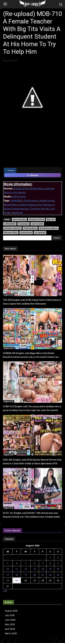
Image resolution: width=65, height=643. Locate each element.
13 (34, 568)
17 (7, 574)
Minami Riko (36, 188)
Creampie (35, 208)
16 (58, 568)
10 (7, 568)
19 (25, 574)
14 (42, 568)
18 (16, 574)
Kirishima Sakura (27, 204)
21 (42, 574)
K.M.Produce (19, 196)
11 (16, 568)
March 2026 (11, 633)
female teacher (20, 208)
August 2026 (11, 610)
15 (50, 568)
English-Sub (8, 295)
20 (34, 574)
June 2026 (10, 619)
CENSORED (16, 200)
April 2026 (10, 629)
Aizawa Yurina (20, 188)
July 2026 (10, 615)
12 (25, 568)
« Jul (5, 590)
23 (58, 574)
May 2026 (10, 624)
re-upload (40, 232)
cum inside (37, 223)
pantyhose (17, 212)
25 (16, 580)
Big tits (45, 208)
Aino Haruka (18, 192)
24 (7, 580)
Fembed (11, 170)
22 (50, 574)
